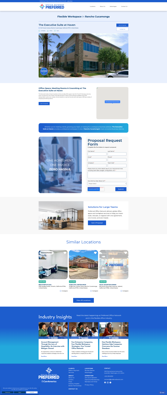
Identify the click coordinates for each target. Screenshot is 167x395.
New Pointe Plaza (45, 284)
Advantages (113, 6)
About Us (102, 6)
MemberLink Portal (91, 381)
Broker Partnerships (74, 385)
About (71, 375)
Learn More (69, 1)
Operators (89, 375)
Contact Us (124, 6)
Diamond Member (44, 71)
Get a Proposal (122, 25)
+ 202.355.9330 (108, 376)
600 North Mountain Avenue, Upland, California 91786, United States (110, 287)
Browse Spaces (89, 370)
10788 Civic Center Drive (77, 284)
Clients (71, 368)
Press (70, 381)
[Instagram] (108, 382)
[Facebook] (105, 382)
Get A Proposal (44, 103)
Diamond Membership (92, 379)
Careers (70, 379)
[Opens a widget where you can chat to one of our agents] (162, 392)
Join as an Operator (91, 377)
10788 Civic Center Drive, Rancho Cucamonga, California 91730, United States (83, 287)
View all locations (83, 300)
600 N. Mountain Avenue (107, 284)
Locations (92, 6)
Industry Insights (73, 383)
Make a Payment (73, 370)
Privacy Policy (89, 385)
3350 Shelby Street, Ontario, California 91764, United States (52, 287)
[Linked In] (110, 382)
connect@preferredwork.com (113, 379)
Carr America (49, 381)
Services (71, 372)
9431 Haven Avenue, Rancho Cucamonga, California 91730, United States (59, 28)
